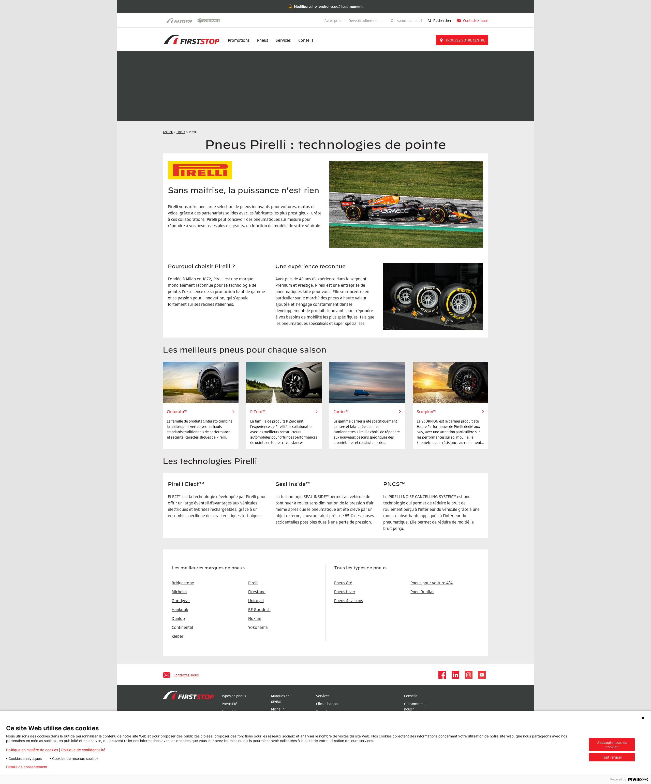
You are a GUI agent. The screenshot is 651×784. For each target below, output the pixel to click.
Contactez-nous (475, 20)
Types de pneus (234, 696)
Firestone (256, 591)
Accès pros (332, 20)
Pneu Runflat (422, 591)
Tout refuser (612, 757)
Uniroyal (256, 600)
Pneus (262, 40)
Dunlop (178, 618)
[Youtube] (481, 675)
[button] (462, 40)
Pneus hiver (344, 591)
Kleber (177, 636)
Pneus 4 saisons (348, 600)
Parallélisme (326, 711)
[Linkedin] (455, 675)
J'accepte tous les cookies (612, 744)
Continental (182, 627)
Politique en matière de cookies (32, 750)
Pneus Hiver (231, 711)
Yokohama (258, 627)
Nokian (254, 618)
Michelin (278, 709)
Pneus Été (229, 704)
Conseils (305, 40)
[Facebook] (442, 675)
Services (283, 40)
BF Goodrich (259, 609)
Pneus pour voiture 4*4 (431, 582)
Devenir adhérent (363, 20)
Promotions (238, 40)
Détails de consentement (26, 767)
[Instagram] (468, 675)
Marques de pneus (280, 698)
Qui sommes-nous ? (406, 20)
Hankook (180, 609)
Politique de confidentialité (83, 750)
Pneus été (343, 582)
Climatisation (327, 704)
